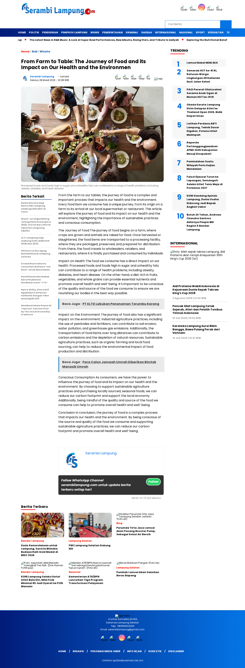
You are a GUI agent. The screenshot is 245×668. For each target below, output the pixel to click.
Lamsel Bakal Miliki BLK (202, 63)
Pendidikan (50, 32)
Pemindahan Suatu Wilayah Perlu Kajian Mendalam (201, 165)
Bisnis (95, 32)
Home (22, 32)
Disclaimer (176, 651)
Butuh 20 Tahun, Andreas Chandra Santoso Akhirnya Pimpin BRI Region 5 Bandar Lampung (204, 222)
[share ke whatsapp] (135, 78)
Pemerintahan (112, 32)
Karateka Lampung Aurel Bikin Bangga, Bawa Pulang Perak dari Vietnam (196, 329)
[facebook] (185, 9)
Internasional (165, 32)
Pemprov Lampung (74, 32)
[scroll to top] (234, 662)
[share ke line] (150, 78)
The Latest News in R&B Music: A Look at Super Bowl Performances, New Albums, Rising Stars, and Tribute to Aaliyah (87, 40)
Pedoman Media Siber (105, 651)
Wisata (45, 51)
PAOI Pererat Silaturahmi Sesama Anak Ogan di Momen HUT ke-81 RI (204, 93)
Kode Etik (155, 651)
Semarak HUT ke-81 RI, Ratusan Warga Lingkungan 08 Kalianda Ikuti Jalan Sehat (203, 76)
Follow (153, 481)
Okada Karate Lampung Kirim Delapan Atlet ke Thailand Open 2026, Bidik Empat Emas (204, 110)
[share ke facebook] (119, 78)
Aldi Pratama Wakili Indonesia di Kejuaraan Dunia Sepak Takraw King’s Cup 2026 (195, 289)
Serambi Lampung (42, 76)
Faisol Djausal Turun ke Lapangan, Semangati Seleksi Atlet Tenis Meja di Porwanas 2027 (205, 182)
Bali (34, 51)
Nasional (186, 32)
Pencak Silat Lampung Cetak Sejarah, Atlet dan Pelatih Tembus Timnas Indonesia (197, 309)
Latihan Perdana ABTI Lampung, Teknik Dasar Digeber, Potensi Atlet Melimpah (203, 129)
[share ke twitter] (127, 78)
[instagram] (202, 9)
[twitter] (193, 9)
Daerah (146, 32)
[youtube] (211, 9)
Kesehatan (215, 32)
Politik (34, 32)
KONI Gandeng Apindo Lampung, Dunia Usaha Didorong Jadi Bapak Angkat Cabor (203, 201)
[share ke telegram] (142, 78)
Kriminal (132, 32)
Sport (200, 32)
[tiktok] (220, 9)
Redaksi (78, 651)
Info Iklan (134, 651)
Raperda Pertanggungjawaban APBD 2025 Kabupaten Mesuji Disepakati (202, 148)
